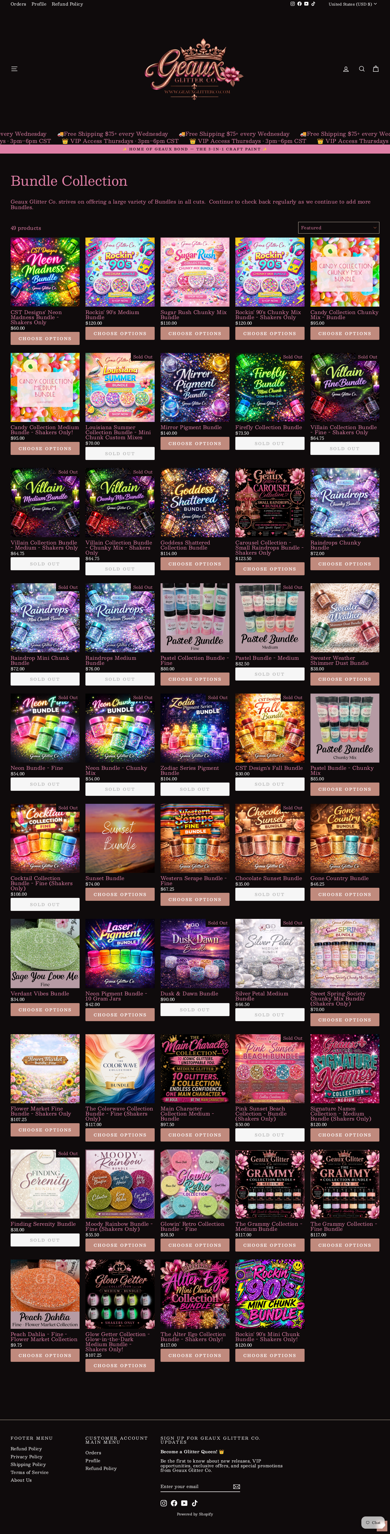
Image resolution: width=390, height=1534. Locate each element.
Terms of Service (30, 1472)
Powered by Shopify (195, 1514)
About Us (21, 1480)
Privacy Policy (27, 1456)
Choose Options (45, 338)
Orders (18, 3)
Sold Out (120, 453)
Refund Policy (67, 3)
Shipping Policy (28, 1464)
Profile (39, 3)
